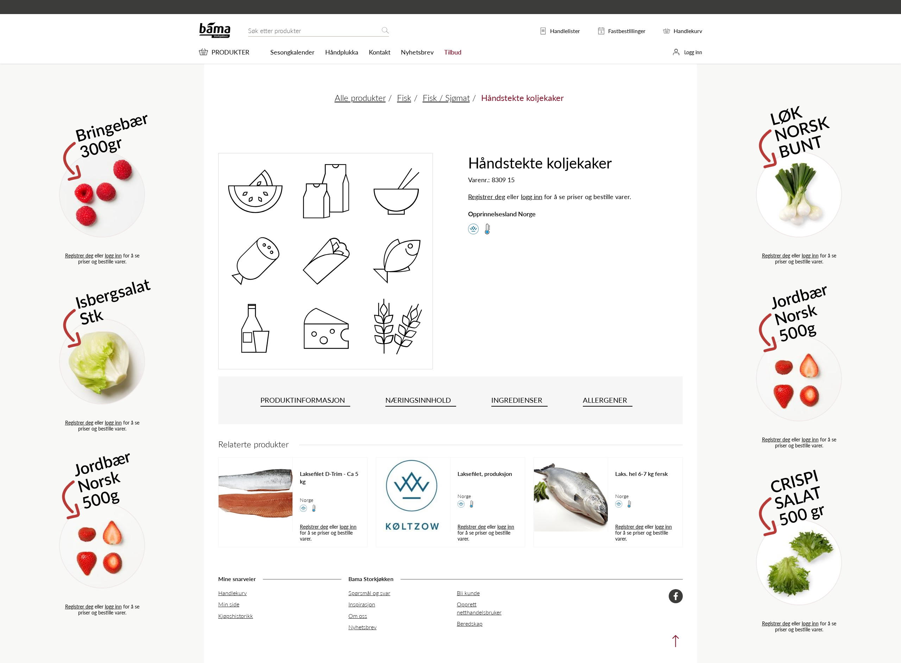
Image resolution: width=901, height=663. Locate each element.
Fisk (404, 97)
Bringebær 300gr (112, 134)
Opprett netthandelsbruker (479, 608)
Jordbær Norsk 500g (102, 478)
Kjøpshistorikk (235, 616)
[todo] (673, 643)
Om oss (357, 616)
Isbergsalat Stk (113, 301)
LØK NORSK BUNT (799, 130)
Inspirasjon (361, 604)
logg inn (113, 255)
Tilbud (452, 52)
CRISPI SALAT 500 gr (797, 495)
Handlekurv (232, 593)
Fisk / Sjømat (446, 97)
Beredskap (470, 623)
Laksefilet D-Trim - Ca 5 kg (329, 477)
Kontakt (379, 52)
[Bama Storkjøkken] (215, 36)
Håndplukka (341, 52)
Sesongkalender (292, 52)
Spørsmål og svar (369, 593)
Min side (228, 604)
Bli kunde (468, 593)
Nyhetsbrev (417, 52)
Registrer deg (79, 255)
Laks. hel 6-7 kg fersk (641, 474)
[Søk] (385, 31)
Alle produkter (360, 97)
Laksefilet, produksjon (485, 474)
